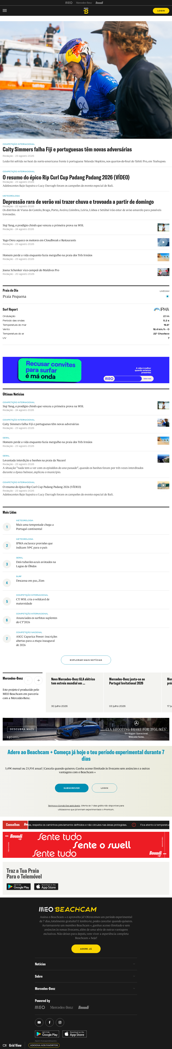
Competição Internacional (19, 144)
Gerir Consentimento (46, 1041)
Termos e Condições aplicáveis (64, 805)
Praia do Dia (10, 290)
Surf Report (10, 309)
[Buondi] (99, 3)
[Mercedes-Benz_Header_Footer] (84, 3)
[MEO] (68, 3)
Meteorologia (11, 196)
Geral (6, 438)
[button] (28, 680)
